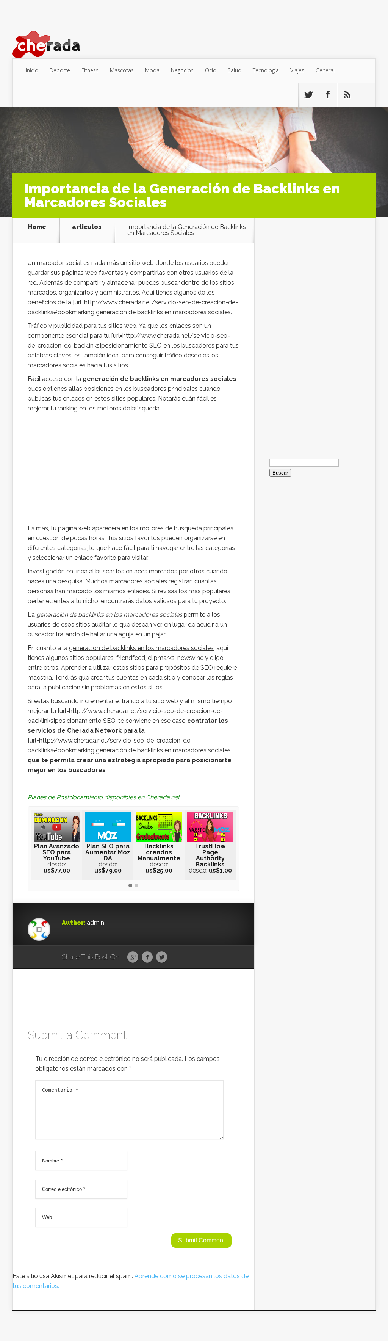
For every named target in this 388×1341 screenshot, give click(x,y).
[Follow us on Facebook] (327, 95)
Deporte (60, 70)
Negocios (182, 70)
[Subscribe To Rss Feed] (346, 95)
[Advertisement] (133, 470)
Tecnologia (266, 70)
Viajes (297, 70)
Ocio (210, 70)
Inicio (32, 70)
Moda (152, 70)
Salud (234, 70)
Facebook (147, 957)
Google (133, 957)
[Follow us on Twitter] (308, 95)
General (325, 70)
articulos (87, 227)
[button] (130, 886)
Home (37, 227)
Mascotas (122, 70)
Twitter (161, 957)
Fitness (90, 70)
